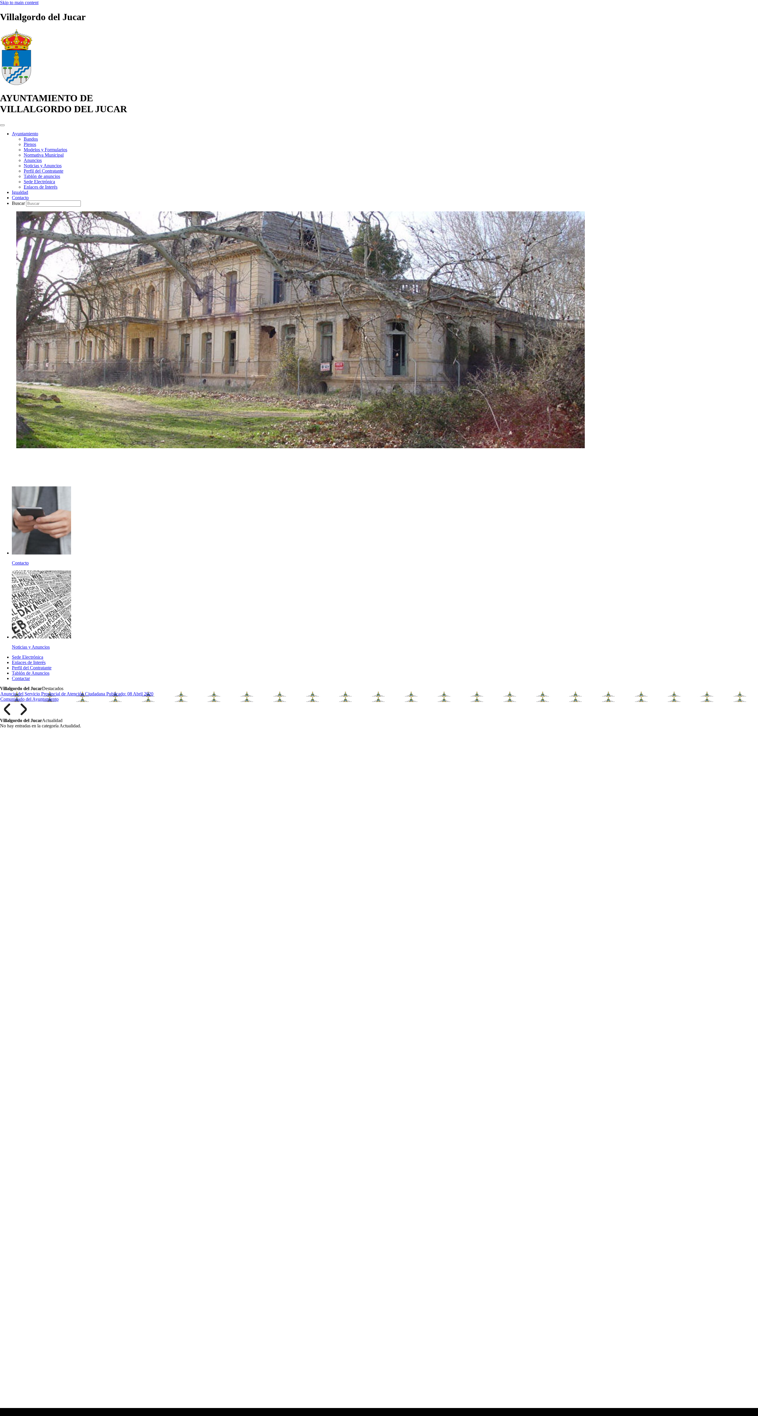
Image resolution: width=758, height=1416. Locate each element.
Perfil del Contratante (43, 170)
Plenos (30, 144)
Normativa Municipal (44, 154)
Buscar (19, 203)
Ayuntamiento (25, 133)
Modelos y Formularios (45, 149)
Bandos (31, 139)
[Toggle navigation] (2, 125)
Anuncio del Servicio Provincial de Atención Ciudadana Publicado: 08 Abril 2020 (76, 693)
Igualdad (20, 192)
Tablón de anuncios (42, 176)
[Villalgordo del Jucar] (16, 83)
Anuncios (33, 160)
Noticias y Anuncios (43, 165)
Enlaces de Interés (40, 186)
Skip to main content (19, 2)
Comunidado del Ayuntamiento (29, 699)
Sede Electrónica (39, 181)
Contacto (20, 197)
